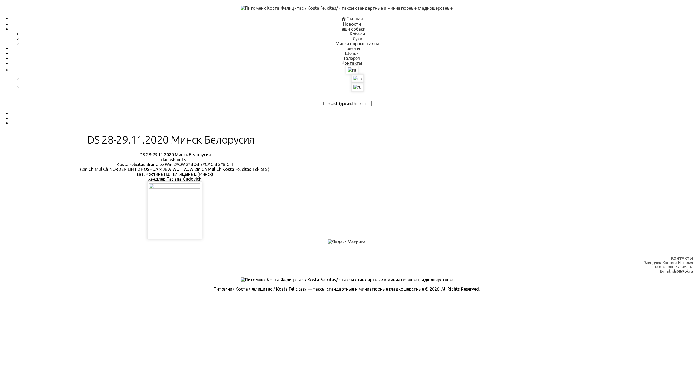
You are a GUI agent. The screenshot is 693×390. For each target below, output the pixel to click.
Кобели (357, 33)
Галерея (352, 58)
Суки (357, 38)
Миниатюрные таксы (357, 43)
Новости (352, 24)
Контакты (352, 63)
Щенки (352, 53)
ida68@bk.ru (682, 271)
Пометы (352, 48)
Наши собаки (352, 29)
